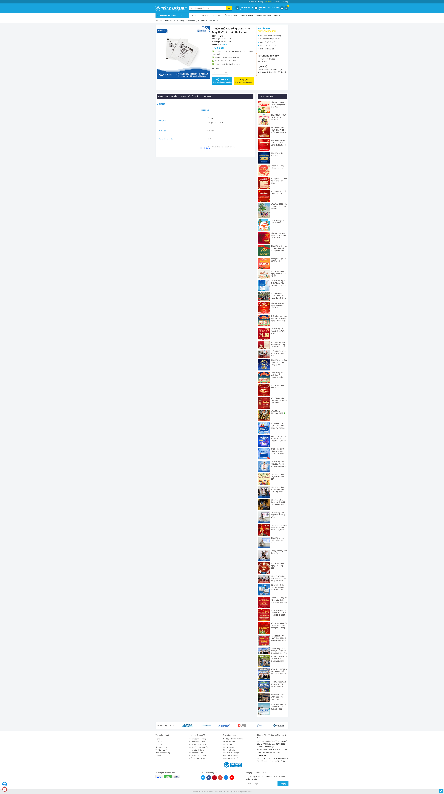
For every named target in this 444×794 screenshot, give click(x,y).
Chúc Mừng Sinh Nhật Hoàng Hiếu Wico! (277, 540)
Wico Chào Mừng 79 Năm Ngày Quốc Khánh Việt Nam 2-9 (279, 600)
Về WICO (205, 15)
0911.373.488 (263, 61)
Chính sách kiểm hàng (198, 750)
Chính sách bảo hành (197, 755)
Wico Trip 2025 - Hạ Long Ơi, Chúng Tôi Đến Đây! (279, 206)
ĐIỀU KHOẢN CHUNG (197, 758)
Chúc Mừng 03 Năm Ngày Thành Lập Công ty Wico (279, 362)
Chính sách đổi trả (196, 753)
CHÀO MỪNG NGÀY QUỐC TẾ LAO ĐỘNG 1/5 (279, 117)
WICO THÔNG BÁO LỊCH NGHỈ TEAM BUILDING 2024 (278, 706)
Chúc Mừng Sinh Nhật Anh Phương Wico (278, 515)
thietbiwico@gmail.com (269, 7)
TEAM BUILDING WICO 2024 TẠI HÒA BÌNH (277, 697)
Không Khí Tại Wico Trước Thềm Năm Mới (278, 353)
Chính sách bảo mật (197, 742)
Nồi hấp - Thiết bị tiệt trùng (234, 739)
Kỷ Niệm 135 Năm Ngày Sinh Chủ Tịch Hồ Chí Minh (278, 235)
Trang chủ (194, 15)
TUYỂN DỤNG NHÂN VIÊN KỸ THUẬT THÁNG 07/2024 (279, 658)
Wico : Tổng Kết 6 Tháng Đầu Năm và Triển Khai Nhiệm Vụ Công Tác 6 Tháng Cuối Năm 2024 (279, 653)
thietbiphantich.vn (267, 31)
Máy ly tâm (227, 744)
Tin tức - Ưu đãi (246, 15)
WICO (249, 791)
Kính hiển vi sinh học (231, 753)
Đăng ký (283, 784)
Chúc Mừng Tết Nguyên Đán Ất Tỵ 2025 (278, 331)
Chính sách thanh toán (198, 744)
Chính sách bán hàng (197, 739)
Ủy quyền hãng (231, 15)
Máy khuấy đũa (229, 750)
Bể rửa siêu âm (229, 742)
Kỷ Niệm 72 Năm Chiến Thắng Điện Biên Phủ (278, 104)
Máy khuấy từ (228, 747)
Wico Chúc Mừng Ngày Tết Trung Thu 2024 (279, 565)
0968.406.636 (246, 7)
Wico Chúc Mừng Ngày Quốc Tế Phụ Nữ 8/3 (278, 273)
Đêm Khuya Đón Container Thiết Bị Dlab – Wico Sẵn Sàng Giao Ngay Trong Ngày (278, 504)
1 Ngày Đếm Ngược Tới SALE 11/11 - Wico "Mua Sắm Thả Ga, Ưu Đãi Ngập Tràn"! (279, 440)
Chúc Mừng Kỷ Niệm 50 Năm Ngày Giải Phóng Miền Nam (279, 248)
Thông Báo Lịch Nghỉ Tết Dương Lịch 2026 (279, 180)
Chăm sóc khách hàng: (260, 2)
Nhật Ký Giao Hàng (263, 15)
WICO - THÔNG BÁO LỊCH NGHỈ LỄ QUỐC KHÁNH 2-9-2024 (279, 612)
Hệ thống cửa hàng (281, 2)
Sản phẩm (217, 15)
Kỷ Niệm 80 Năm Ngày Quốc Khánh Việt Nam (278, 305)
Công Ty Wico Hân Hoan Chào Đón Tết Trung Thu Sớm (278, 578)
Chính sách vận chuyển (198, 747)
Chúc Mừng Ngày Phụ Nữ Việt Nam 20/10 (278, 476)
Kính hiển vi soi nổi (230, 755)
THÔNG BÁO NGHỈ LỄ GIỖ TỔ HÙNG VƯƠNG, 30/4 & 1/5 (278, 142)
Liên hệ (277, 15)
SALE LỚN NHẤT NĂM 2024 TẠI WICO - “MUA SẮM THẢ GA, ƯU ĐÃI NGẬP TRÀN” (278, 453)
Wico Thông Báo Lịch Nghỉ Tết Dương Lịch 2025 (279, 400)
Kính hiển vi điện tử (230, 758)
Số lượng (215, 68)
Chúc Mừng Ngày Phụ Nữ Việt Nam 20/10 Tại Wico (278, 489)
